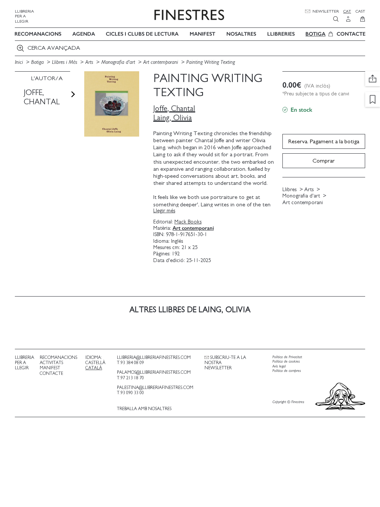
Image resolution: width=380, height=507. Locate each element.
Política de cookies (286, 361)
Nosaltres (241, 34)
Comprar (323, 161)
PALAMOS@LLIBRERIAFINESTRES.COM (154, 372)
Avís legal (279, 366)
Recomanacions (37, 34)
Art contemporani (161, 62)
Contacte (351, 34)
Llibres (289, 189)
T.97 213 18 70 (130, 378)
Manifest (202, 34)
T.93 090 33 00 (130, 392)
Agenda (83, 34)
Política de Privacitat (287, 357)
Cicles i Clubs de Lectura (142, 34)
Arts (90, 62)
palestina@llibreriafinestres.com (155, 387)
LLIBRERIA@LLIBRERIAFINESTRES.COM (154, 357)
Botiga (315, 34)
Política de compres (286, 371)
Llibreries (281, 34)
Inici (19, 62)
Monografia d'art (119, 62)
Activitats (51, 362)
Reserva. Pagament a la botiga (323, 141)
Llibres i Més (65, 62)
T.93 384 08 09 (130, 362)
